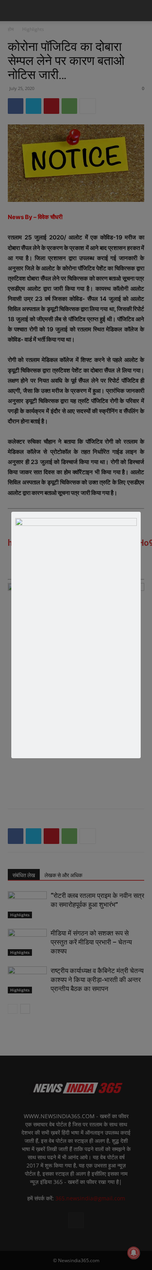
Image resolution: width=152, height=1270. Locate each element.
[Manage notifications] (133, 1253)
